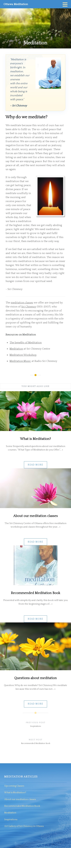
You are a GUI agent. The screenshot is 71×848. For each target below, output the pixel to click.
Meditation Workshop (23, 354)
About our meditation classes (20, 799)
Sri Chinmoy (28, 306)
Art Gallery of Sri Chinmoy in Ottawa (24, 826)
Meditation (16, 348)
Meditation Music (20, 361)
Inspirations (10, 819)
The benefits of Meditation (26, 342)
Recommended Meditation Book (22, 806)
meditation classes (22, 302)
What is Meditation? (15, 792)
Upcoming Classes (14, 786)
